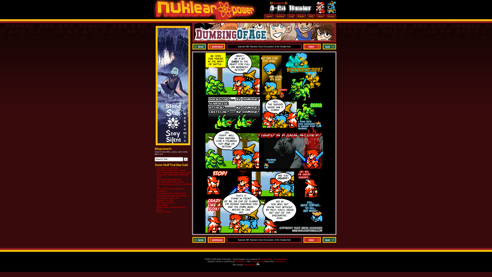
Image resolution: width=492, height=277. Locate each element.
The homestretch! (165, 202)
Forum (331, 16)
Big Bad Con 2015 (165, 200)
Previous (216, 46)
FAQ (311, 16)
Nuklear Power (204, 11)
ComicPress (257, 261)
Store (320, 16)
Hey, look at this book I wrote (170, 182)
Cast (291, 16)
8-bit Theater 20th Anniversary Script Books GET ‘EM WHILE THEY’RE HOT (174, 174)
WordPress (241, 261)
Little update (162, 205)
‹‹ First (199, 46)
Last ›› (329, 46)
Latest (269, 16)
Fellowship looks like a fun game (172, 195)
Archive (280, 16)
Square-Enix (266, 259)
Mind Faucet (250, 265)
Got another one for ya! (167, 198)
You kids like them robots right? (171, 193)
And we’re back (164, 212)
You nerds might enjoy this (169, 179)
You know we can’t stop (168, 168)
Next (312, 46)
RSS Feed (279, 261)
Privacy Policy (281, 259)
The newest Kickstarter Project (171, 170)
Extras (301, 16)
